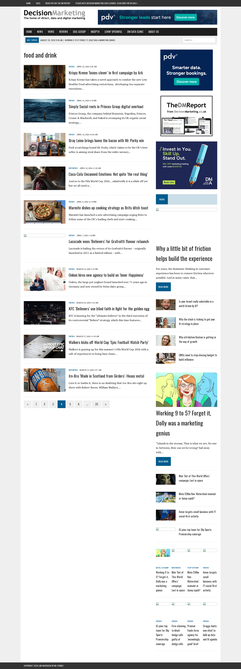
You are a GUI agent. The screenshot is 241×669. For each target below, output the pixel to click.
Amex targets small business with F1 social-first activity (210, 581)
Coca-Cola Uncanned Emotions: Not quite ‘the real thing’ (108, 174)
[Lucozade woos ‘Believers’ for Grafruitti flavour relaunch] (44, 255)
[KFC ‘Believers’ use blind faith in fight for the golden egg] (44, 322)
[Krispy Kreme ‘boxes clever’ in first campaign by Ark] (44, 86)
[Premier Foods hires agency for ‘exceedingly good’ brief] (194, 608)
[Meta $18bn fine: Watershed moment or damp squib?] (166, 500)
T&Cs (38, 3)
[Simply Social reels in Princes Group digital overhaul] (44, 120)
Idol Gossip (79, 32)
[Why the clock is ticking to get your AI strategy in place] (166, 326)
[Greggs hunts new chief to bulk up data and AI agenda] (210, 608)
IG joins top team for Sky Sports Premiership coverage (162, 635)
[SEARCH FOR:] (199, 40)
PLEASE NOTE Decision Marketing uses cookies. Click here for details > (107, 3)
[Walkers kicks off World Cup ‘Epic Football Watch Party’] (44, 356)
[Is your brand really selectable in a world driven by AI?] (166, 308)
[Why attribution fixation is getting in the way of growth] (166, 344)
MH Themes (58, 665)
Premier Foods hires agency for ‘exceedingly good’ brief (193, 635)
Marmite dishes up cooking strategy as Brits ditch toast (108, 208)
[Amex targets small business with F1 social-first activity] (166, 518)
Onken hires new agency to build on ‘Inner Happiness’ (106, 275)
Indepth (95, 32)
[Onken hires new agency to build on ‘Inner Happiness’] (44, 288)
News (40, 32)
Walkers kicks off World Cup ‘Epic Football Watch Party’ (108, 342)
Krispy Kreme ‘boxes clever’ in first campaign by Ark (106, 72)
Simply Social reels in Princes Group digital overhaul (106, 106)
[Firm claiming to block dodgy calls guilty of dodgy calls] (179, 608)
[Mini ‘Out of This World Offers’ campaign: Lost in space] (166, 482)
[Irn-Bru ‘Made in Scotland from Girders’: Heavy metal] (44, 389)
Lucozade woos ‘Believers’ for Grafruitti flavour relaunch (109, 241)
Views (51, 32)
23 (96, 404)
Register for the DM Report (57, 3)
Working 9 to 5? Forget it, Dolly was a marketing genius (183, 422)
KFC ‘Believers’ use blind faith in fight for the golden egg (109, 308)
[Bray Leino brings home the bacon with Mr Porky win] (44, 154)
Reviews (63, 32)
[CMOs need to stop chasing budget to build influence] (166, 361)
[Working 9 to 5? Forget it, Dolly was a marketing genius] (186, 404)
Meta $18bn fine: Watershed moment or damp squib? (193, 581)
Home (28, 3)
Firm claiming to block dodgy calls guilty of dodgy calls (179, 635)
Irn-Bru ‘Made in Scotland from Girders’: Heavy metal (106, 376)
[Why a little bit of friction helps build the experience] (186, 240)
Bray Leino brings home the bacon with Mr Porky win (106, 140)
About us (153, 32)
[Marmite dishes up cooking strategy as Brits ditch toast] (44, 221)
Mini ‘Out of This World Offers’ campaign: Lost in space (178, 581)
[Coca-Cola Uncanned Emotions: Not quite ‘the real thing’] (44, 188)
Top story (193, 567)
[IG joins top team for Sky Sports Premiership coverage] (166, 536)
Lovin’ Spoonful (113, 32)
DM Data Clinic (135, 32)
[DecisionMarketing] (54, 15)
